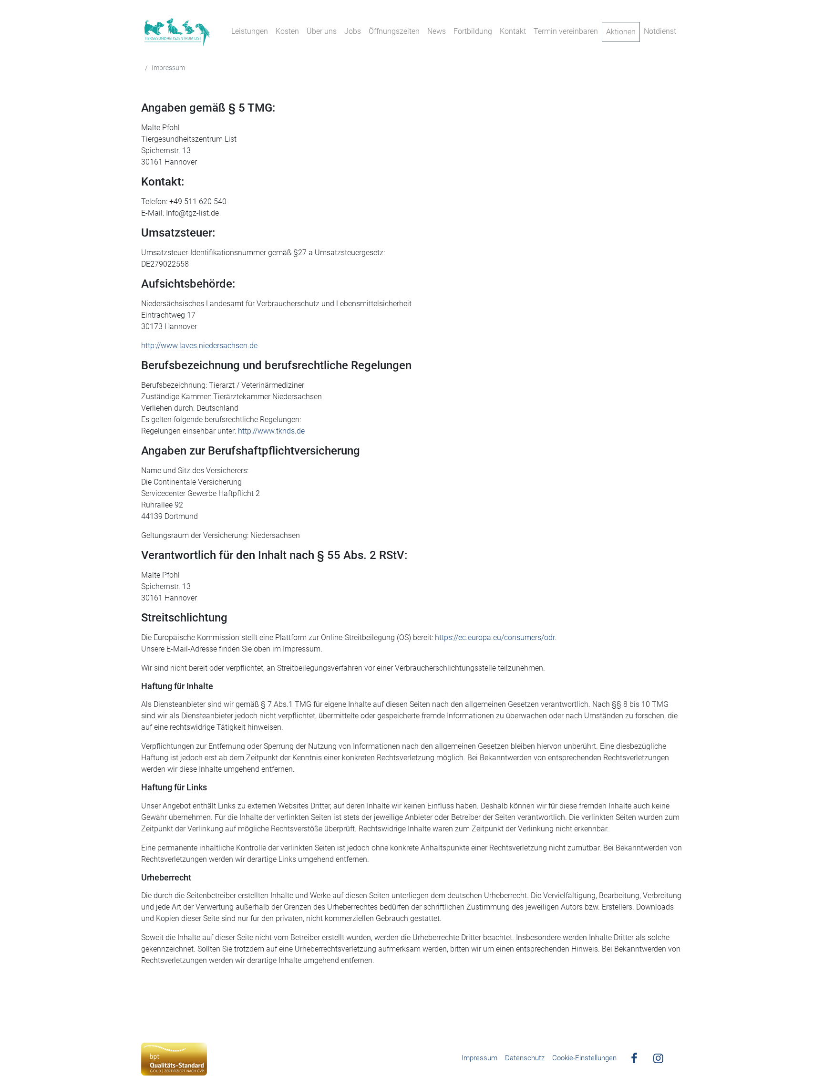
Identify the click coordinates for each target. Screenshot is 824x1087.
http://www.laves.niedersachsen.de (199, 345)
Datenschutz (525, 1058)
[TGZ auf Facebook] (632, 1059)
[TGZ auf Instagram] (656, 1059)
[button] (700, 1054)
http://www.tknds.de (271, 430)
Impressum (479, 1058)
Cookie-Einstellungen (584, 1058)
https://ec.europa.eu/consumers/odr (495, 637)
